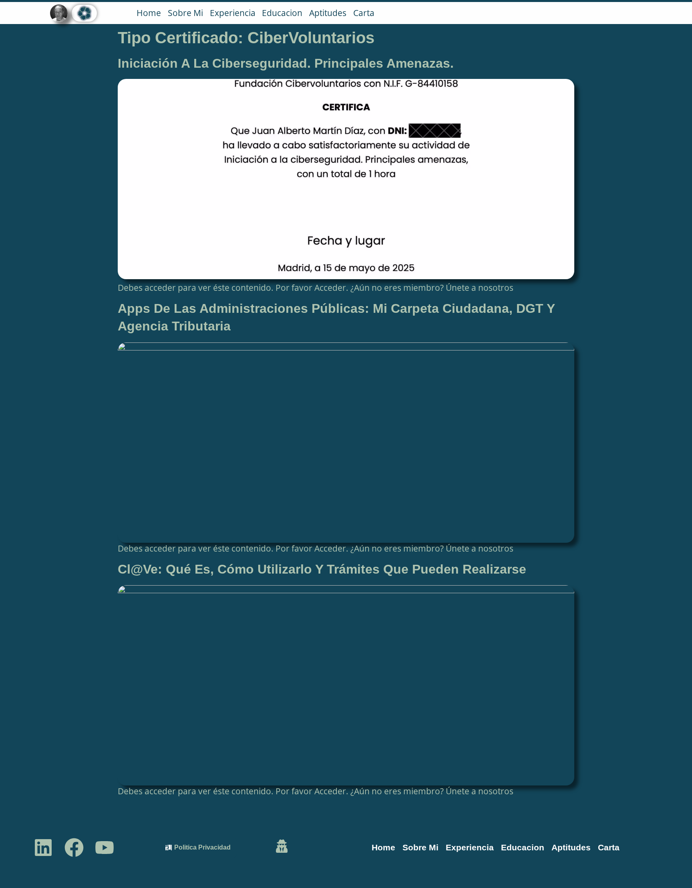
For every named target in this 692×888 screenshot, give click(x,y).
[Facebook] (73, 847)
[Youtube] (104, 847)
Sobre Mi (185, 12)
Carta (363, 12)
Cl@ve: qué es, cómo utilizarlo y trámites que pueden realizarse (322, 569)
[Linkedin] (43, 847)
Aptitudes (327, 12)
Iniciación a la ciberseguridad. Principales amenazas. (286, 63)
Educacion (282, 12)
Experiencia (232, 12)
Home (149, 12)
